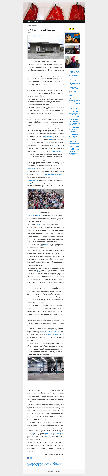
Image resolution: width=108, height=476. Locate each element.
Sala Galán (59, 464)
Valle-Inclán (73, 153)
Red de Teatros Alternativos (73, 138)
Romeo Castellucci (77, 140)
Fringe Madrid (72, 115)
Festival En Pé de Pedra (42, 463)
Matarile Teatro (49, 329)
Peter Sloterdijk (71, 137)
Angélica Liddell (76, 100)
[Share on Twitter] (31, 458)
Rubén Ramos (72, 141)
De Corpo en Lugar (47, 462)
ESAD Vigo (53, 462)
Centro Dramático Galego (56, 461)
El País (76, 111)
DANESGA (30, 287)
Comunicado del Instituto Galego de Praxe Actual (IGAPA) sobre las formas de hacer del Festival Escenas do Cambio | (74, 83)
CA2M (74, 101)
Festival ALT (31, 215)
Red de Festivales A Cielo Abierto (46, 464)
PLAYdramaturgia (77, 137)
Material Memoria (32, 168)
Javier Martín (42, 382)
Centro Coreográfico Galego (50, 433)
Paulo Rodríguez (37, 464)
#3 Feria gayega (34, 459)
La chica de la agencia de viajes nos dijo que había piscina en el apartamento (74, 124)
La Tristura (75, 125)
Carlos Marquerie (72, 104)
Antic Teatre (71, 101)
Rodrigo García (71, 140)
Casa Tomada (39, 224)
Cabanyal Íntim (78, 101)
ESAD (32, 434)
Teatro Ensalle (39, 215)
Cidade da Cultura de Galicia (73, 105)
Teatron (41, 21)
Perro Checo (77, 136)
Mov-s (50, 139)
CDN (78, 104)
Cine (79, 105)
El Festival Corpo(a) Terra (33, 180)
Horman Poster (73, 116)
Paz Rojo (73, 136)
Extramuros (47, 244)
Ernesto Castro (73, 113)
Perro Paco (30, 21)
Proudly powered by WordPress (54, 471)
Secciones (36, 21)
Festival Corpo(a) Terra (33, 463)
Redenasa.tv (30, 319)
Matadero (76, 128)
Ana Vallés (70, 100)
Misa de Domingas (48, 136)
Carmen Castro (33, 461)
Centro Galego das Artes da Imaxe (53, 334)
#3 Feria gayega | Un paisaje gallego (41, 30)
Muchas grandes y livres (41, 459)
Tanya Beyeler (74, 143)
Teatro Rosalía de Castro (33, 271)
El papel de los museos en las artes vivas (53, 174)
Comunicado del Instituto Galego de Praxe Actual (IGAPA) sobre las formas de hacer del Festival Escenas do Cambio (74, 76)
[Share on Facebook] (29, 458)
